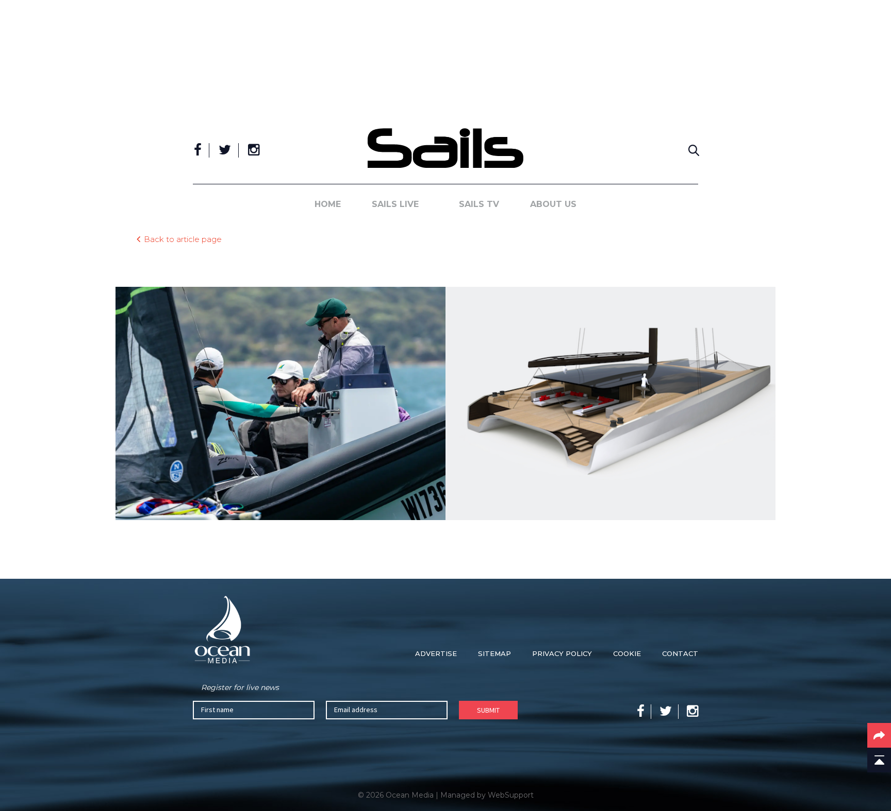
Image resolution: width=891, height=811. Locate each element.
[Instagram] (253, 150)
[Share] (879, 735)
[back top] (879, 760)
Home (328, 204)
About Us (553, 204)
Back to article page (183, 239)
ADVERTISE (436, 653)
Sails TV (479, 204)
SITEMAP (494, 653)
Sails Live (395, 204)
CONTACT (680, 653)
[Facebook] (198, 150)
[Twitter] (225, 150)
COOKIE (627, 653)
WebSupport (511, 795)
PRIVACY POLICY (562, 653)
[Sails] (445, 148)
